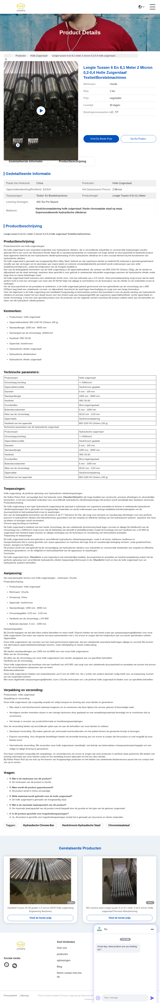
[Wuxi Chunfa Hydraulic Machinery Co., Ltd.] (21, 7)
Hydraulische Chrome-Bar (38, 825)
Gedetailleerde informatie (25, 161)
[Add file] (98, 998)
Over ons (62, 948)
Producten (21, 55)
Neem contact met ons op (69, 975)
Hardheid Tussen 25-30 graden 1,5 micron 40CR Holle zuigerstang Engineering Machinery (41, 909)
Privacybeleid (10, 995)
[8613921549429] (6, 965)
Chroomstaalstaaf (119, 825)
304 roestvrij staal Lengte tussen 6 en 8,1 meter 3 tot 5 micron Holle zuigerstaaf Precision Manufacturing (119, 909)
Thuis (8, 56)
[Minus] (152, 929)
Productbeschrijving (72, 161)
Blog (59, 966)
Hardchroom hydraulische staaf (81, 825)
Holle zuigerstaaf (38, 55)
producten (62, 954)
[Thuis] (21, 945)
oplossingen (63, 960)
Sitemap (25, 995)
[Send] (152, 998)
